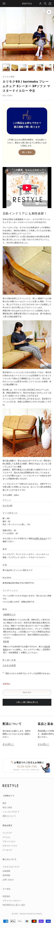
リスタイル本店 (9, 665)
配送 (4, 803)
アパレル (6, 837)
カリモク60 (7, 505)
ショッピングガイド (11, 812)
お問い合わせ (40, 538)
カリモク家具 (9, 76)
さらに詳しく (8, 744)
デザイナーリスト (10, 846)
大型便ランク (9, 614)
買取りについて (9, 816)
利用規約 (6, 896)
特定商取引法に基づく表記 (14, 905)
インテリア (7, 833)
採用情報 (6, 875)
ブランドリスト (9, 841)
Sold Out (27, 692)
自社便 (6, 641)
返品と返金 (7, 807)
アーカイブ (7, 850)
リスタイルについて (11, 867)
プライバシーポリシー (12, 900)
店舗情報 (6, 871)
